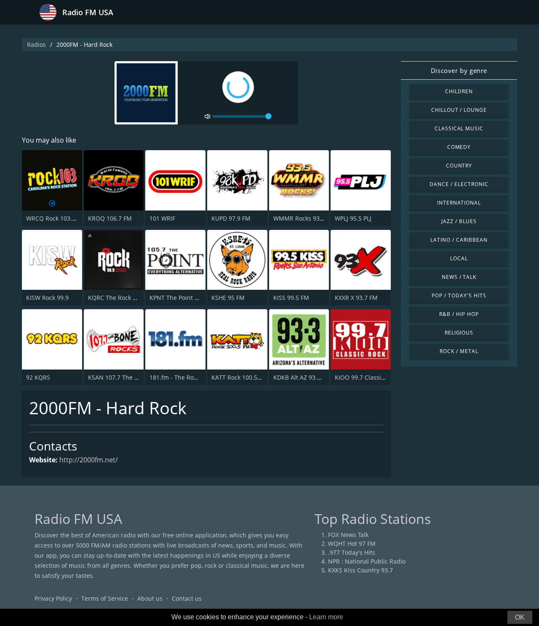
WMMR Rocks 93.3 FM (304, 218)
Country (459, 165)
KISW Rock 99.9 (47, 298)
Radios (36, 44)
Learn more (326, 617)
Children (459, 91)
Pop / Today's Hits (459, 295)
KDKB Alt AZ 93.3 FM (302, 377)
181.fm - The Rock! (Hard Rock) (192, 377)
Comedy (459, 147)
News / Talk (459, 277)
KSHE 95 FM (228, 298)
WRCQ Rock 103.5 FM (55, 218)
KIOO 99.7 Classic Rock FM (372, 377)
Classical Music (459, 128)
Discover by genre (459, 70)
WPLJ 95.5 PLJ (353, 218)
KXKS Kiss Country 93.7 (360, 570)
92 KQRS (38, 377)
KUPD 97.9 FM (231, 218)
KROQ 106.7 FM (110, 218)
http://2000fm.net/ (88, 459)
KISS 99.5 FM (291, 298)
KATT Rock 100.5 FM (239, 377)
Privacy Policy (53, 598)
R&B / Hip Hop (458, 314)
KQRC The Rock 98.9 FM (121, 298)
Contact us (187, 598)
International (459, 202)
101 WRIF (162, 218)
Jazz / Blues (459, 221)
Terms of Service (104, 598)
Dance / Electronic (459, 184)
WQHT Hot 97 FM (352, 544)
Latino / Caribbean (458, 239)
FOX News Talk (348, 535)
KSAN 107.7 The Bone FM (123, 377)
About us (150, 598)
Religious (459, 332)
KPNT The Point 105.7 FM (184, 298)
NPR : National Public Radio (367, 561)
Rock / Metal (459, 351)
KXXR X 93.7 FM (356, 298)
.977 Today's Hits (351, 552)
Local (459, 258)
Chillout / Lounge (459, 109)
